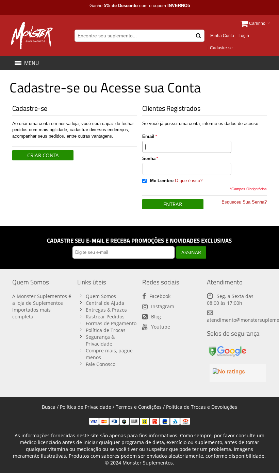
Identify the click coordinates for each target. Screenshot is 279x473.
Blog (156, 316)
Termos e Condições (139, 407)
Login (244, 35)
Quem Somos (101, 296)
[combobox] (139, 36)
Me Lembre (162, 180)
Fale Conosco (100, 364)
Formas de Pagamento (111, 323)
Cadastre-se (221, 48)
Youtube (160, 326)
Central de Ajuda (105, 303)
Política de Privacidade (85, 407)
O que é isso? (188, 180)
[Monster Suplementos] (31, 36)
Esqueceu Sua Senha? (244, 202)
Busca (48, 407)
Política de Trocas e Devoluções (201, 407)
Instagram (162, 306)
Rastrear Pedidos (105, 316)
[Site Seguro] (227, 347)
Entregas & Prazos (106, 309)
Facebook (159, 296)
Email (148, 136)
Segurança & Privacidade (100, 340)
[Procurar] (198, 35)
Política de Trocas (106, 330)
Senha (148, 158)
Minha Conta (222, 35)
